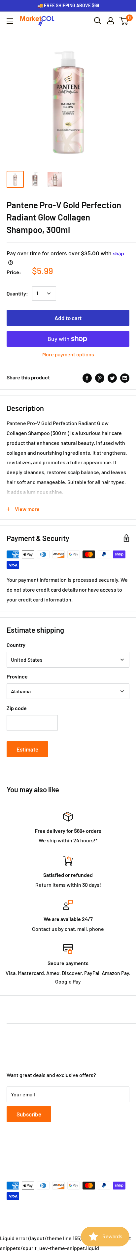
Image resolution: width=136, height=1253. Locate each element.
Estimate (27, 749)
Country (16, 645)
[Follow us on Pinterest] (48, 1153)
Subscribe (29, 1114)
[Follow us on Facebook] (11, 1153)
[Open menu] (10, 21)
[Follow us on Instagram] (36, 1153)
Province (17, 676)
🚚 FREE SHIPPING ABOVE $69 (68, 5)
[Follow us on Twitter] (23, 1153)
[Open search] (97, 20)
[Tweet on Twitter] (112, 377)
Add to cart (68, 318)
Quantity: (17, 293)
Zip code (17, 708)
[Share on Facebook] (87, 377)
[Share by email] (124, 377)
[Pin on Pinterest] (99, 377)
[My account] (110, 20)
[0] (124, 21)
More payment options (68, 354)
